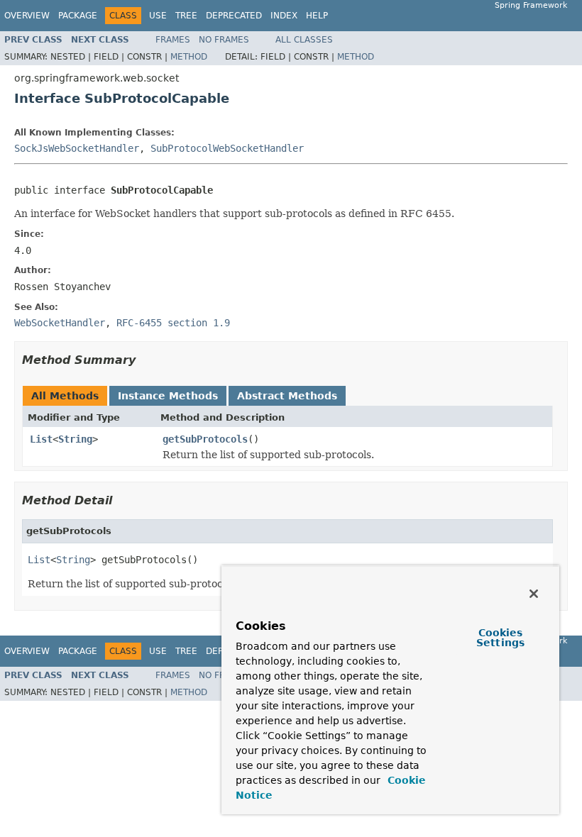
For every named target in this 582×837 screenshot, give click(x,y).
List (41, 439)
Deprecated (234, 16)
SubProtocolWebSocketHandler (227, 148)
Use (158, 16)
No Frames (224, 40)
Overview (27, 16)
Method (188, 57)
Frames (172, 40)
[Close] (533, 593)
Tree (186, 16)
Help (317, 16)
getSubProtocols (205, 439)
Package (77, 16)
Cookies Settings (500, 637)
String (75, 439)
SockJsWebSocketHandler (76, 148)
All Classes (304, 40)
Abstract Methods (287, 395)
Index (283, 16)
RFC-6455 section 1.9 (173, 322)
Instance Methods (168, 395)
